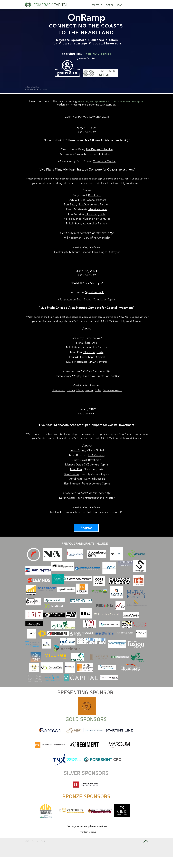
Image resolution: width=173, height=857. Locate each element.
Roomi (89, 390)
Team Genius (100, 512)
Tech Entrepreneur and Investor (95, 497)
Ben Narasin (71, 474)
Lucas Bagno (77, 450)
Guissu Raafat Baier (72, 149)
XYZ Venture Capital (96, 464)
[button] (109, 5)
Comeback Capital (104, 161)
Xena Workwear (112, 390)
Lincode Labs (90, 252)
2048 (95, 342)
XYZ (99, 338)
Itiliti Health (56, 512)
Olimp (80, 390)
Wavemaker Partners (95, 223)
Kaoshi (71, 390)
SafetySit (114, 252)
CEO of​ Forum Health (97, 237)
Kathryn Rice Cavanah (73, 154)
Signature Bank (94, 292)
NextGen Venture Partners (94, 204)
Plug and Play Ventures (96, 218)
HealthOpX (61, 252)
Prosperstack (72, 512)
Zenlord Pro (117, 512)
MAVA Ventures (97, 209)
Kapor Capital (96, 357)
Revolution (94, 195)
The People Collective (99, 149)
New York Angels (94, 478)
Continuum (58, 390)
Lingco (103, 252)
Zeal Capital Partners (93, 200)
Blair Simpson (71, 483)
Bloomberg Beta (95, 214)
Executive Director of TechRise (101, 376)
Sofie (98, 390)
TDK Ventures (96, 455)
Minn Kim (76, 469)
